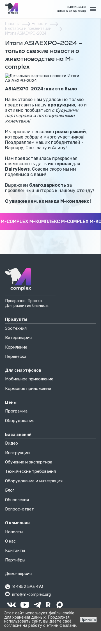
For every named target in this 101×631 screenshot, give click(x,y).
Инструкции (17, 452)
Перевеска (15, 356)
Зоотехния (16, 328)
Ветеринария (18, 337)
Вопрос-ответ (19, 509)
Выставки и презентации (28, 28)
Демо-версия (18, 573)
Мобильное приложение (29, 379)
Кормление (16, 347)
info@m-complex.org (71, 11)
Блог (9, 490)
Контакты (15, 550)
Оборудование (20, 420)
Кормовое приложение (28, 388)
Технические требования (30, 471)
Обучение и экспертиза (28, 462)
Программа (16, 411)
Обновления (17, 499)
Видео (11, 443)
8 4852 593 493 (76, 7)
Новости (39, 23)
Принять (88, 619)
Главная (12, 23)
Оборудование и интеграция (34, 480)
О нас (10, 541)
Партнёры (15, 560)
